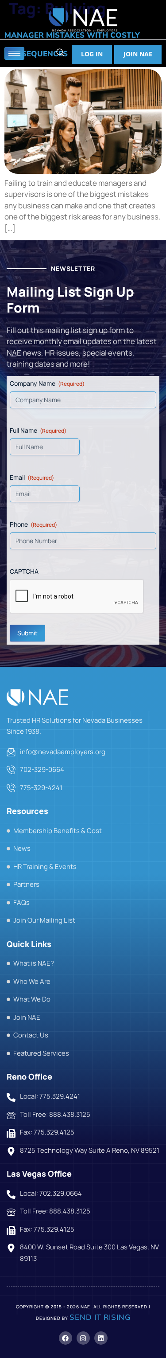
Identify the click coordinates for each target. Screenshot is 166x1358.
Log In (92, 54)
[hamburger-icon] (14, 53)
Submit (27, 633)
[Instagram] (83, 1338)
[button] (59, 53)
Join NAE (138, 54)
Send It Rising (100, 1317)
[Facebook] (65, 1338)
